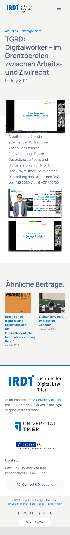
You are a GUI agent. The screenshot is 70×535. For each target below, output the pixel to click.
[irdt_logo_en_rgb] (19, 5)
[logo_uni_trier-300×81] (35, 422)
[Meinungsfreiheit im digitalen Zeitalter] (52, 303)
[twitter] (25, 513)
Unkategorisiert (30, 31)
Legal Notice (37, 503)
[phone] (51, 513)
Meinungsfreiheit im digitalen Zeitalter (51, 321)
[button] (7, 320)
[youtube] (31, 513)
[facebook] (18, 513)
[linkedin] (38, 513)
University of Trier (48, 400)
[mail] (44, 513)
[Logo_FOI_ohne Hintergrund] (37, 442)
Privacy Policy (54, 503)
